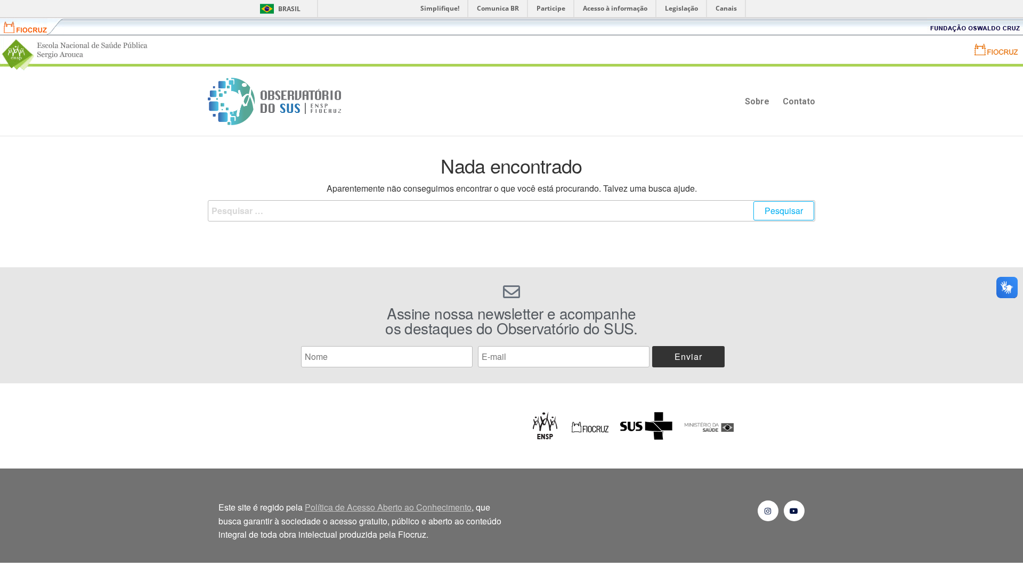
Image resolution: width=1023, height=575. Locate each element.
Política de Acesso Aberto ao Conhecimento (388, 507)
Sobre (757, 101)
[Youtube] (794, 510)
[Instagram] (768, 510)
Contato (799, 101)
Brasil (289, 8)
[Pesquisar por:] (511, 210)
